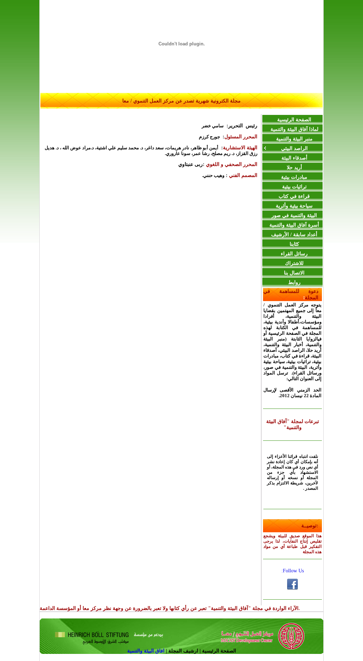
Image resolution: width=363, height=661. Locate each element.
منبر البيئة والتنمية (294, 138)
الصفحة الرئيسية (294, 119)
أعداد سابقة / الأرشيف (294, 234)
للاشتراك (294, 263)
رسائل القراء (294, 253)
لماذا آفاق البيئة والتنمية (294, 129)
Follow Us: (292, 570)
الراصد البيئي (294, 148)
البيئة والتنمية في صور (294, 215)
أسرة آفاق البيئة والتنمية (294, 225)
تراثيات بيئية (294, 186)
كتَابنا (294, 244)
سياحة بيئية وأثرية (294, 206)
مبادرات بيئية (294, 177)
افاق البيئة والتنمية (146, 651)
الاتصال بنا (294, 273)
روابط (294, 282)
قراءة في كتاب (294, 196)
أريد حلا (294, 167)
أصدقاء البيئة (294, 158)
